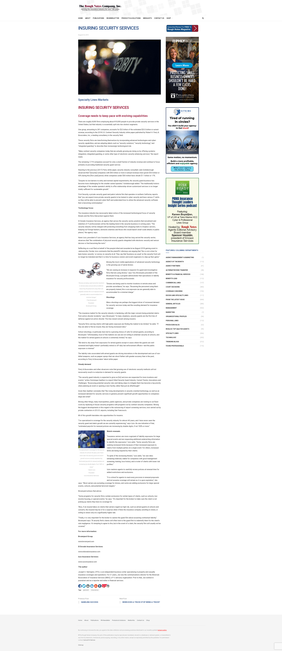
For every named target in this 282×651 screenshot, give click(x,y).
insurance (94, 590)
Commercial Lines (173, 283)
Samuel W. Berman (89, 640)
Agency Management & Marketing (180, 257)
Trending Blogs (172, 342)
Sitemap (80, 645)
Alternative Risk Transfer (177, 270)
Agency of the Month (175, 262)
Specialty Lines (172, 333)
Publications (98, 18)
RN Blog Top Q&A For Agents (177, 329)
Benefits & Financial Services (178, 274)
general (86, 590)
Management (171, 308)
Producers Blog (173, 325)
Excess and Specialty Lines (177, 295)
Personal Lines (172, 320)
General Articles (173, 304)
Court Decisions (173, 287)
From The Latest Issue (175, 299)
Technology (171, 337)
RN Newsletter (113, 18)
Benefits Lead (171, 278)
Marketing (170, 312)
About (87, 18)
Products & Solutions (131, 18)
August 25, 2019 (83, 35)
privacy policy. (162, 630)
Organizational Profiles (176, 316)
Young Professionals (175, 346)
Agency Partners (173, 266)
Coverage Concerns (174, 291)
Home (80, 18)
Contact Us (159, 18)
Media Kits (147, 18)
